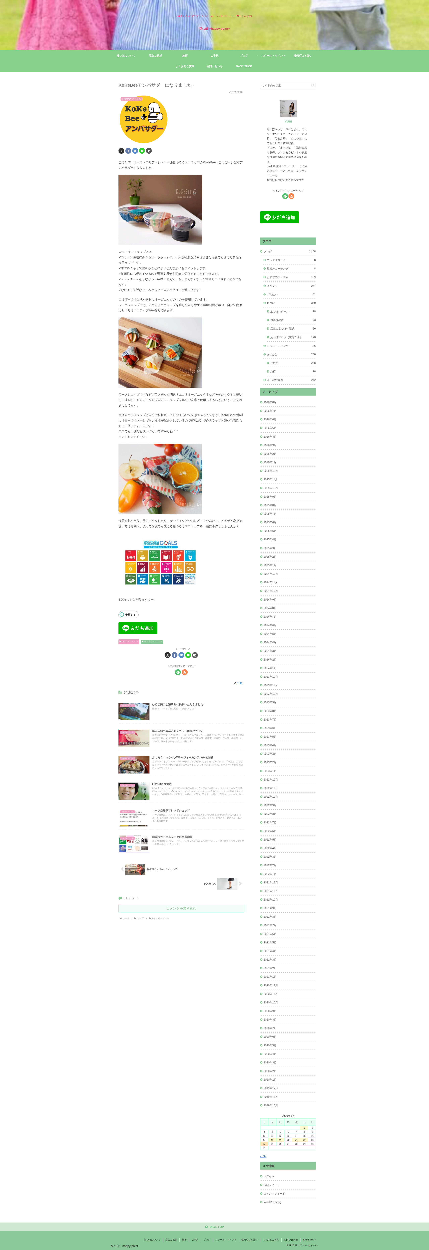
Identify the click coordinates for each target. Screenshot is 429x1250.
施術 (184, 1239)
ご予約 (195, 1239)
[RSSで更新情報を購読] (185, 672)
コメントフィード (274, 1193)
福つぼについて (152, 1239)
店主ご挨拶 (171, 1239)
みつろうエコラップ (153, 641)
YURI (288, 121)
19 (280, 1140)
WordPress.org (272, 1202)
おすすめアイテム (130, 641)
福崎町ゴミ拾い (249, 1239)
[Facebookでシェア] (128, 151)
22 (304, 1140)
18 (272, 1140)
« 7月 (263, 1156)
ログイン (269, 1176)
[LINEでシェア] (142, 151)
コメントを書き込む (181, 908)
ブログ (206, 1239)
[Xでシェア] (121, 151)
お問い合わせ (291, 1239)
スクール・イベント (225, 1239)
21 (296, 1140)
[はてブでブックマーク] (135, 151)
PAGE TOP (216, 1227)
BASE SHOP (309, 1239)
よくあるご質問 (271, 1239)
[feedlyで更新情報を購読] (178, 672)
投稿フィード (272, 1184)
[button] (149, 151)
